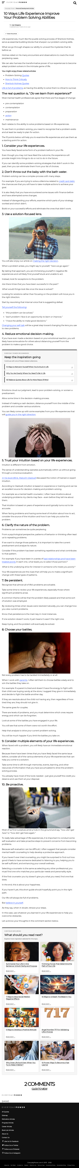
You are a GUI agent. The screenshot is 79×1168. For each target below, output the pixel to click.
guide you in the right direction (21, 414)
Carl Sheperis (16, 25)
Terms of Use (41, 1165)
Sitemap (5, 1115)
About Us (5, 1134)
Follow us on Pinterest (11, 1149)
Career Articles (7, 1126)
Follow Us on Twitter (11, 1145)
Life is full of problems (12, 88)
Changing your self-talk (13, 325)
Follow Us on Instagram (12, 1153)
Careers (26, 1165)
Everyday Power (10, 8)
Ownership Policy (61, 1165)
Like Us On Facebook (11, 1141)
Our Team (13, 1165)
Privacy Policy (71, 1165)
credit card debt (66, 181)
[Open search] (75, 2)
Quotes (25, 75)
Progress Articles (7, 1123)
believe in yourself (14, 903)
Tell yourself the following (14, 307)
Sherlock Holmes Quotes (17, 83)
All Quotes (5, 1112)
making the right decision (45, 261)
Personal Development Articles (25, 8)
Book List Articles (8, 1130)
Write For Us (33, 1165)
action (8, 115)
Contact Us (5, 1137)
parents (23, 680)
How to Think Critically (16, 79)
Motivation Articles (8, 1119)
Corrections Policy (50, 1165)
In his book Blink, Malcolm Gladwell (19, 478)
